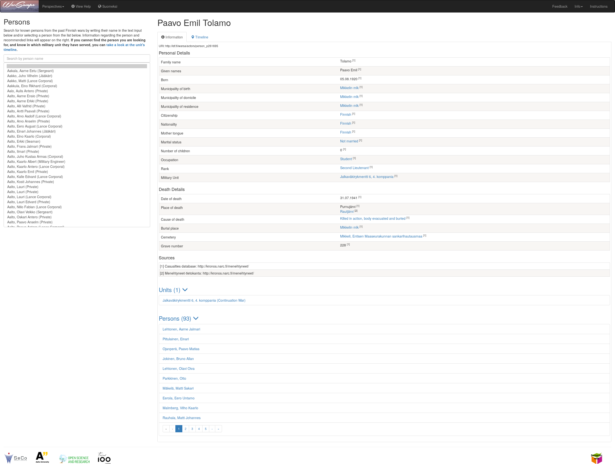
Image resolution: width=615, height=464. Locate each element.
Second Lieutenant (354, 167)
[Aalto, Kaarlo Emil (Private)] (77, 171)
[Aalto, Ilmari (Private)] (77, 151)
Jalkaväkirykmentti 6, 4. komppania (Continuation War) (204, 300)
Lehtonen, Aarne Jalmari (181, 329)
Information (174, 37)
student (346, 158)
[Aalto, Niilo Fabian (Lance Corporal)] (77, 206)
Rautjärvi (347, 211)
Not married (349, 141)
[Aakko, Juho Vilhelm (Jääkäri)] (77, 75)
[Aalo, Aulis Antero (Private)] (77, 90)
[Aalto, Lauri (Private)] (77, 186)
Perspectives (52, 6)
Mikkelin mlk (349, 87)
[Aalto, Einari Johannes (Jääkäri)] (77, 131)
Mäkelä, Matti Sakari (178, 388)
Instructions (599, 6)
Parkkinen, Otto (174, 378)
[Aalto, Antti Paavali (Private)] (77, 111)
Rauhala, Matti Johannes (182, 417)
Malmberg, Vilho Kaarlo (180, 407)
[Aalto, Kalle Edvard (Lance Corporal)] (77, 176)
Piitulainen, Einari (176, 338)
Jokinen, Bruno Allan (178, 358)
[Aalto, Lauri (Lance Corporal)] (77, 196)
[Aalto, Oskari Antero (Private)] (77, 217)
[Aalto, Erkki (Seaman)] (77, 141)
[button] (384, 289)
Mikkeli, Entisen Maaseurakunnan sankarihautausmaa (381, 236)
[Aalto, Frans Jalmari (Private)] (77, 146)
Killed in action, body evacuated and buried (373, 218)
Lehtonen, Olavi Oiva (179, 368)
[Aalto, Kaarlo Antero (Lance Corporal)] (77, 166)
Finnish (345, 114)
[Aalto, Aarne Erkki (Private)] (77, 101)
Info (577, 6)
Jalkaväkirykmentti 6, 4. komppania (367, 176)
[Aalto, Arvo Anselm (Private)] (77, 121)
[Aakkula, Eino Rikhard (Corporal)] (77, 85)
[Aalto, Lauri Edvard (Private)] (77, 201)
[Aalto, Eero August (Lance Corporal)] (77, 126)
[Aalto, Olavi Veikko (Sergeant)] (77, 211)
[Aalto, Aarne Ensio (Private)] (77, 95)
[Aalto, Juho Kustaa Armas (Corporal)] (77, 156)
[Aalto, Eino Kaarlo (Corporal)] (77, 136)
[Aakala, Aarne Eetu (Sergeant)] (77, 70)
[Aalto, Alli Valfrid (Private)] (77, 106)
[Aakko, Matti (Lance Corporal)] (77, 80)
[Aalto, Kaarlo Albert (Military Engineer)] (77, 161)
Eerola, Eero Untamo (179, 398)
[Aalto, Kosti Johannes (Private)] (77, 181)
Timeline (201, 37)
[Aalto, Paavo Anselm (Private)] (77, 222)
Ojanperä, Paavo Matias (181, 348)
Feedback (559, 6)
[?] (77, 66)
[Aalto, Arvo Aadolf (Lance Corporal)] (77, 116)
